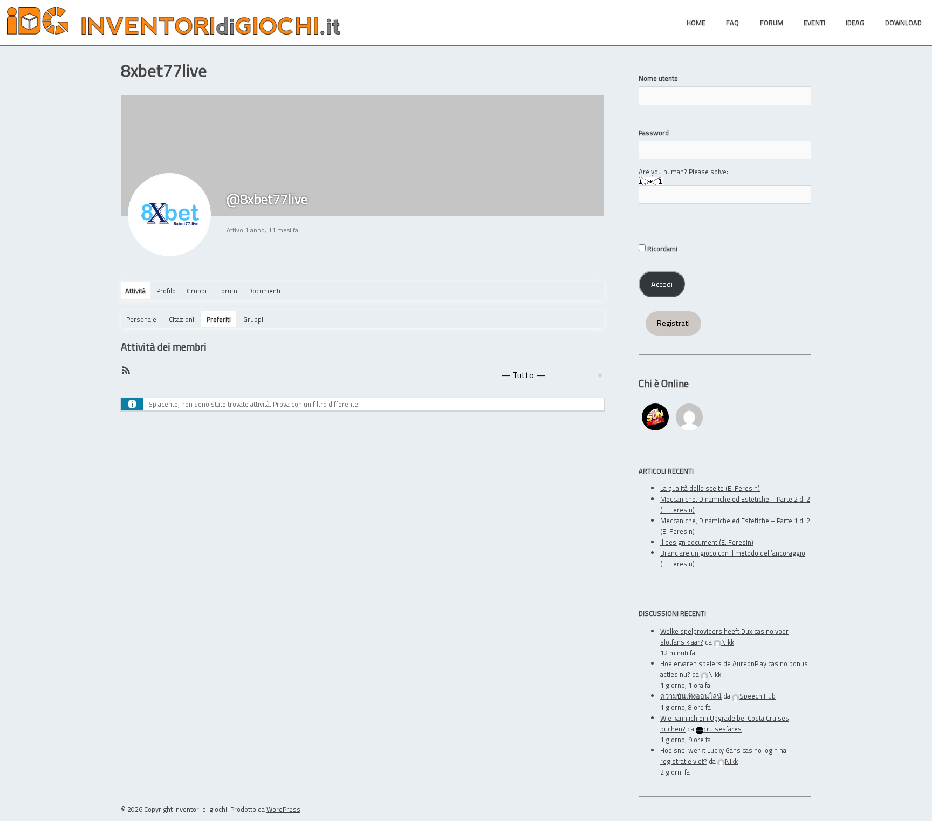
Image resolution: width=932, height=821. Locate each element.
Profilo (166, 290)
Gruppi (197, 290)
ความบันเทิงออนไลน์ (691, 695)
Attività (135, 290)
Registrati (673, 323)
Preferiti (219, 319)
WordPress (283, 809)
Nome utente (658, 78)
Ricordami (661, 248)
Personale (141, 319)
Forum (227, 290)
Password (654, 132)
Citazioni (181, 319)
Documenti (264, 290)
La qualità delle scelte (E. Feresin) (710, 488)
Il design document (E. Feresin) (706, 542)
